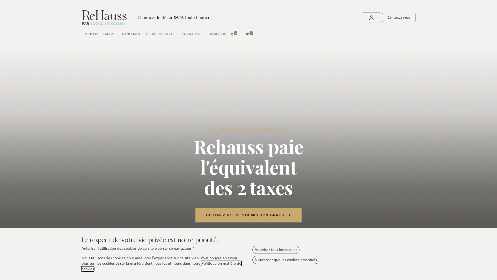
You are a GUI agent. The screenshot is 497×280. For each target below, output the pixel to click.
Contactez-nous (399, 17)
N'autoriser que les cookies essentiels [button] (286, 259)
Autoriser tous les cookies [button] (276, 249)
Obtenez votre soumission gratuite (248, 215)
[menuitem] (91, 34)
